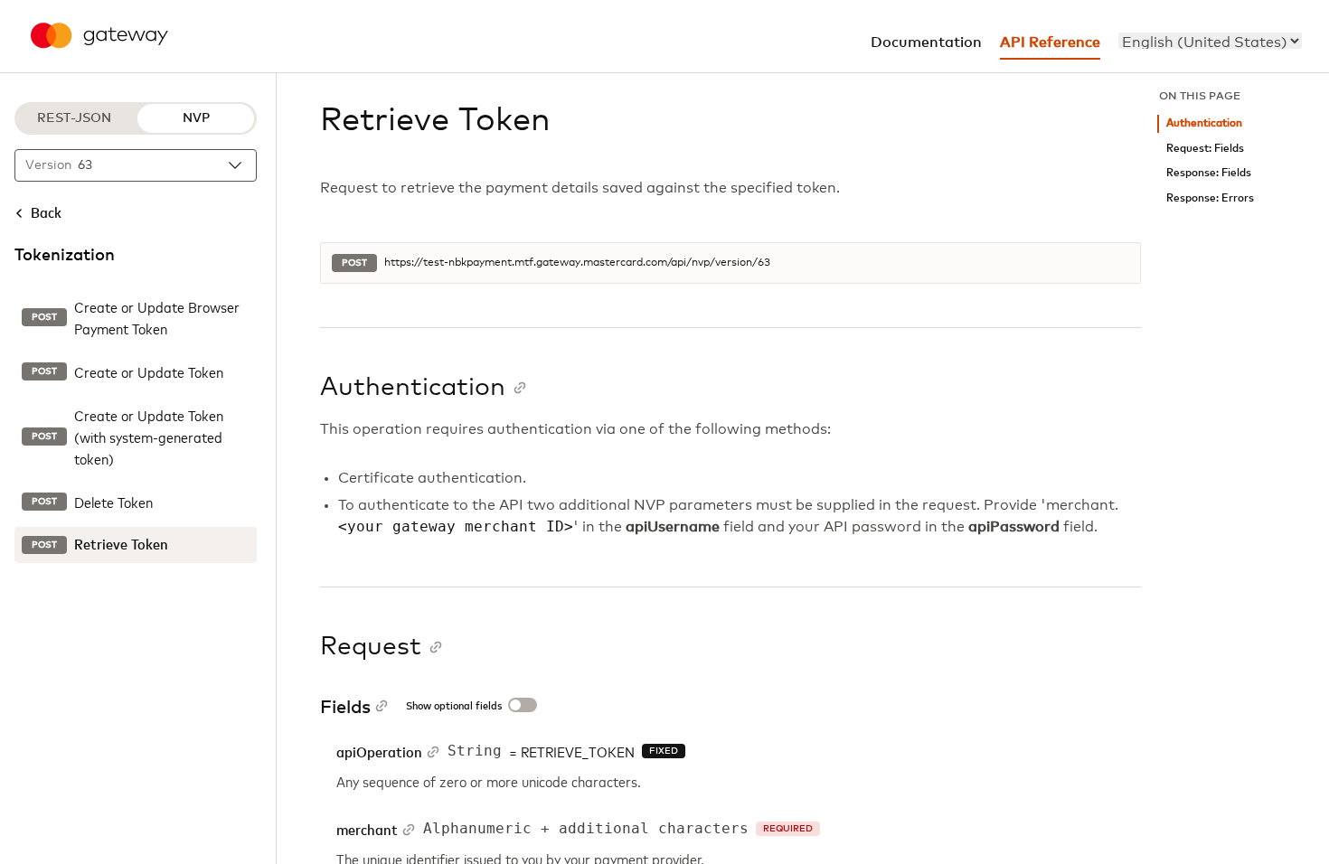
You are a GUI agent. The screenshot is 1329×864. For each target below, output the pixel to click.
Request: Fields (1205, 149)
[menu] (1210, 41)
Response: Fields (1208, 173)
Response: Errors (1210, 198)
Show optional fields (454, 706)
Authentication (1204, 123)
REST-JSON (74, 118)
